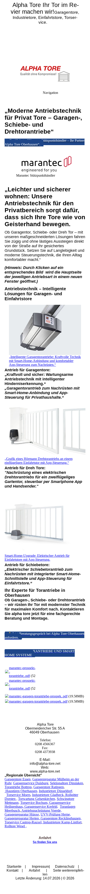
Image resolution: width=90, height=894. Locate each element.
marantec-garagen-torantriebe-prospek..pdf (38, 696)
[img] (45, 30)
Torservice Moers (18, 795)
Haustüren (12, 791)
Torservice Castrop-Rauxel (23, 822)
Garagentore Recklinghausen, (60, 818)
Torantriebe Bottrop (18, 787)
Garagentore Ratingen (48, 787)
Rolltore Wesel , (16, 826)
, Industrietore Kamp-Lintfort (61, 822)
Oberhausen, (29, 791)
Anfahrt (34, 870)
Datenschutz (64, 866)
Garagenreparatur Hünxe (22, 814)
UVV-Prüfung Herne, (56, 814)
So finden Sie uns (45, 842)
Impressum (40, 866)
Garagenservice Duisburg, (31, 783)
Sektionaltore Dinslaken (66, 783)
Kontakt (12, 870)
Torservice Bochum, (34, 802)
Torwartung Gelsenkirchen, (37, 799)
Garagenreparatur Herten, (22, 818)
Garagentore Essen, (18, 779)
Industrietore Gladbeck (48, 795)
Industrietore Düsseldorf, (56, 791)
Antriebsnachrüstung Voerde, (41, 810)
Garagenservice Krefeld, (41, 806)
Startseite (14, 866)
